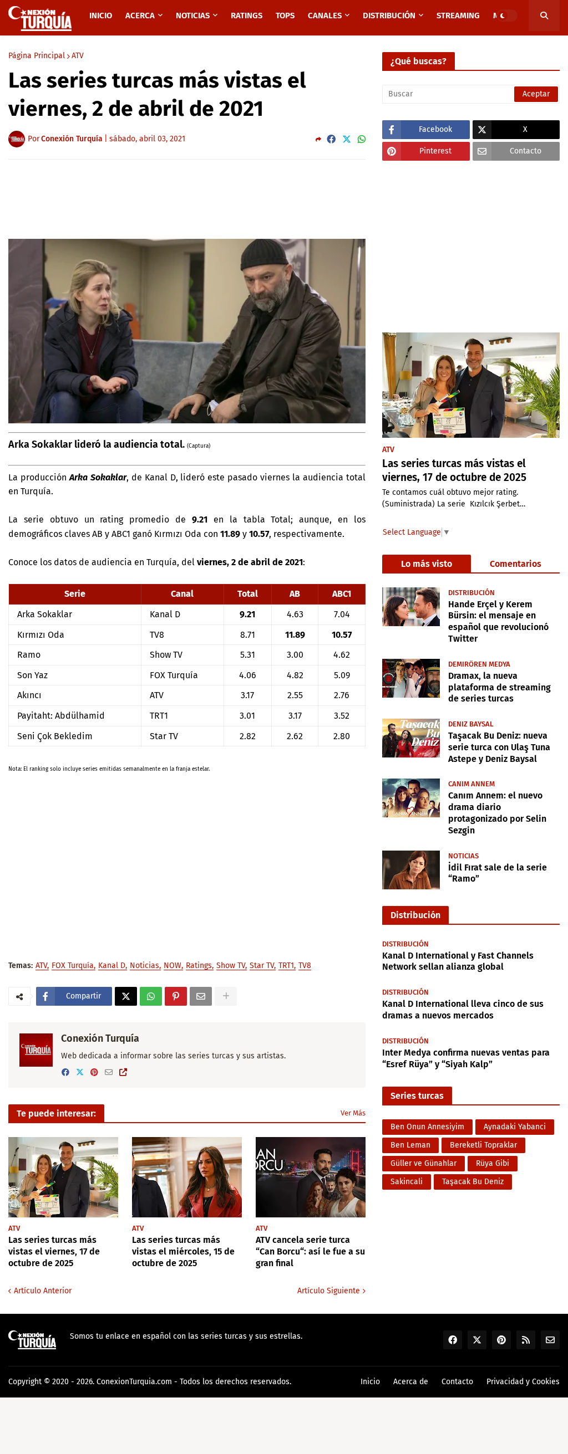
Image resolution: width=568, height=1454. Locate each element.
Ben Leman (410, 1145)
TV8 (304, 966)
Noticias (144, 966)
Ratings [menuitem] (246, 16)
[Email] (201, 996)
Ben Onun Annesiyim (427, 1127)
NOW (172, 966)
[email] (109, 1072)
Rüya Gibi (492, 1163)
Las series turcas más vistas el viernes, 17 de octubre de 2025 (54, 1251)
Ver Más (353, 1113)
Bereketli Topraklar (483, 1145)
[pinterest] (94, 1072)
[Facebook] (331, 139)
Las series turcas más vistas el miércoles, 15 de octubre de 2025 (183, 1251)
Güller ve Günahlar (423, 1163)
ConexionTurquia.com (134, 1381)
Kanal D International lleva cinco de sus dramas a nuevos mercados (463, 1010)
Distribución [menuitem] (389, 16)
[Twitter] (346, 139)
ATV (78, 56)
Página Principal (36, 56)
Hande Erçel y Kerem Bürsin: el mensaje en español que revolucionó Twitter (498, 621)
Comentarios (515, 564)
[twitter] (80, 1072)
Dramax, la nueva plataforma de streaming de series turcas (499, 687)
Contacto (457, 1381)
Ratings (199, 966)
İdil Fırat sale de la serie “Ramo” (497, 873)
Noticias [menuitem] (193, 16)
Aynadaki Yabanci (515, 1127)
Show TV (230, 966)
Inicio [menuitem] (100, 16)
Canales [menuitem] (325, 16)
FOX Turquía (73, 966)
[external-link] (123, 1072)
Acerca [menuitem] (140, 16)
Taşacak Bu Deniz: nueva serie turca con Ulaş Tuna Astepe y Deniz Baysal (499, 747)
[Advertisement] (210, 198)
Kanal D (111, 966)
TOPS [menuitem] (285, 16)
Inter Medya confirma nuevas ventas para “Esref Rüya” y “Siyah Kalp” (466, 1058)
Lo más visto (426, 564)
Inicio (370, 1381)
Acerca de (410, 1381)
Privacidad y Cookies (523, 1381)
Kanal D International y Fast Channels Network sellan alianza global (458, 961)
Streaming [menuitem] (458, 16)
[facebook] (65, 1072)
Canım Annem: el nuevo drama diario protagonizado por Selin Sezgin (497, 812)
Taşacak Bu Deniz (473, 1181)
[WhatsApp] (362, 139)
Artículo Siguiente (328, 1291)
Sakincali (406, 1181)
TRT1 (286, 966)
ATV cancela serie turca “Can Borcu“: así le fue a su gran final (310, 1251)
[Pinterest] (176, 996)
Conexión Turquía (100, 1038)
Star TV (262, 966)
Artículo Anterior (43, 1291)
